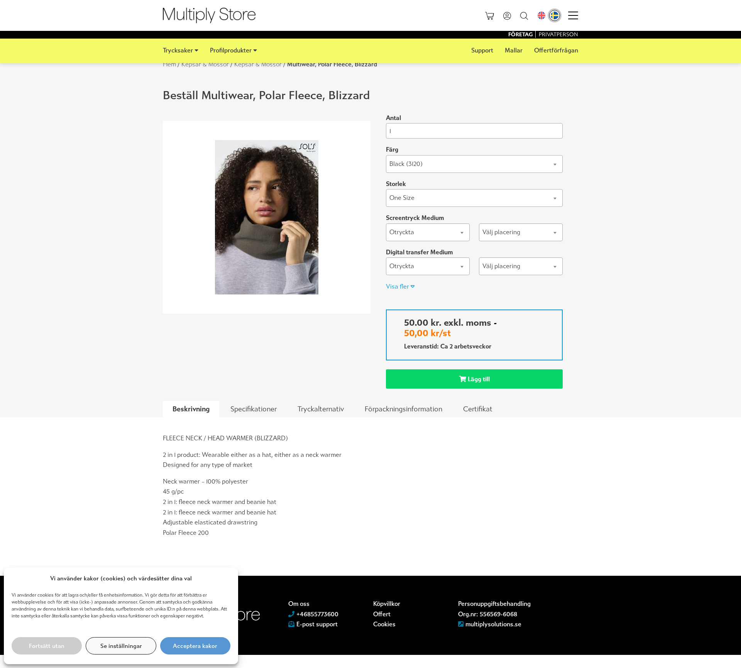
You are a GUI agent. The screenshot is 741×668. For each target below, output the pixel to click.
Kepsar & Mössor (205, 64)
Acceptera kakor (195, 646)
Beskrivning (191, 409)
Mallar (514, 50)
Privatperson (558, 34)
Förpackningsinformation (403, 409)
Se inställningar (121, 646)
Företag (521, 34)
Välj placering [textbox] (501, 232)
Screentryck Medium (415, 218)
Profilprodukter (231, 50)
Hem (169, 64)
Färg (392, 149)
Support (482, 50)
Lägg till (478, 379)
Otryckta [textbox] (401, 232)
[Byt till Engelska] (541, 15)
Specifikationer (253, 409)
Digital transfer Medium (419, 252)
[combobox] (474, 164)
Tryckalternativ (321, 409)
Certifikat (477, 409)
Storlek (396, 184)
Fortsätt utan (46, 646)
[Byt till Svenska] (554, 15)
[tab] (191, 409)
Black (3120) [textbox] (406, 163)
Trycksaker (178, 50)
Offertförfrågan (556, 50)
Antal (393, 118)
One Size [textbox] (401, 197)
